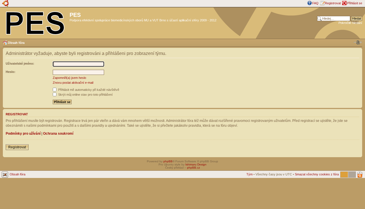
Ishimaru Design (195, 164)
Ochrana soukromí (58, 134)
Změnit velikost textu (358, 42)
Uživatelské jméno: (20, 63)
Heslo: (10, 71)
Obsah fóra (16, 42)
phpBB (168, 161)
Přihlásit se (354, 3)
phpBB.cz (193, 167)
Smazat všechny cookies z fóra (317, 174)
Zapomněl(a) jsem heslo (69, 77)
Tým (249, 174)
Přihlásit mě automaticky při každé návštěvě (88, 89)
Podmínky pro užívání (23, 134)
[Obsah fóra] (35, 21)
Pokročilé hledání (350, 22)
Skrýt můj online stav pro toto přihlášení (85, 94)
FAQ (315, 3)
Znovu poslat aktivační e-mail (73, 82)
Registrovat (333, 3)
